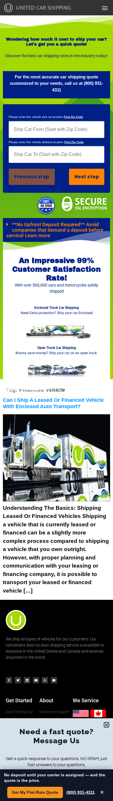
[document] (56, 400)
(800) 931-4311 (80, 792)
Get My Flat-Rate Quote (35, 792)
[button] (106, 725)
